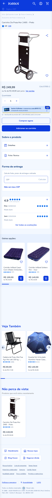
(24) (12, 427)
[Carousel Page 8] (32, 378)
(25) (37, 272)
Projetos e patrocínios (35, 474)
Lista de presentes (20, 466)
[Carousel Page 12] (49, 378)
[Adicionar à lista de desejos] (47, 76)
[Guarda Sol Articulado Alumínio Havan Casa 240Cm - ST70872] (39, 343)
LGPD (39, 482)
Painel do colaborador (10, 470)
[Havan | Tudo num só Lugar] (13, 4)
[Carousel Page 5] (20, 378)
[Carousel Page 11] (45, 378)
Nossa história (7, 466)
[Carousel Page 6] (24, 378)
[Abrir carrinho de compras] (47, 3)
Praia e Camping (26, 14)
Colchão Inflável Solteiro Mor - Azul (38, 268)
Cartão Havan (31, 470)
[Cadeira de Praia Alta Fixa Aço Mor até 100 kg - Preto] (13, 343)
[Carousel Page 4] (15, 378)
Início (4, 14)
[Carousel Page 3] (11, 378)
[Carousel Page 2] (7, 378)
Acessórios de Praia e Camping (12, 18)
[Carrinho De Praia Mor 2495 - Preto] (13, 408)
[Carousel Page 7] (28, 378)
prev (3, 347)
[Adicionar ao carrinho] (20, 278)
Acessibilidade (28, 482)
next (48, 347)
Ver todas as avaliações (26, 225)
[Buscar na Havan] (34, 3)
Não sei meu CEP (12, 187)
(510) (38, 362)
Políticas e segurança (9, 482)
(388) (12, 362)
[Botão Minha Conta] (41, 3)
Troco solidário (21, 474)
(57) (12, 272)
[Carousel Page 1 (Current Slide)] (3, 378)
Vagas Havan (33, 466)
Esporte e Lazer (13, 14)
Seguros (22, 470)
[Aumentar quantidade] (17, 101)
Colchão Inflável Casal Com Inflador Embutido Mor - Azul (13, 269)
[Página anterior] (4, 3)
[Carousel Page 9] (36, 378)
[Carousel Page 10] (41, 378)
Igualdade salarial (8, 474)
